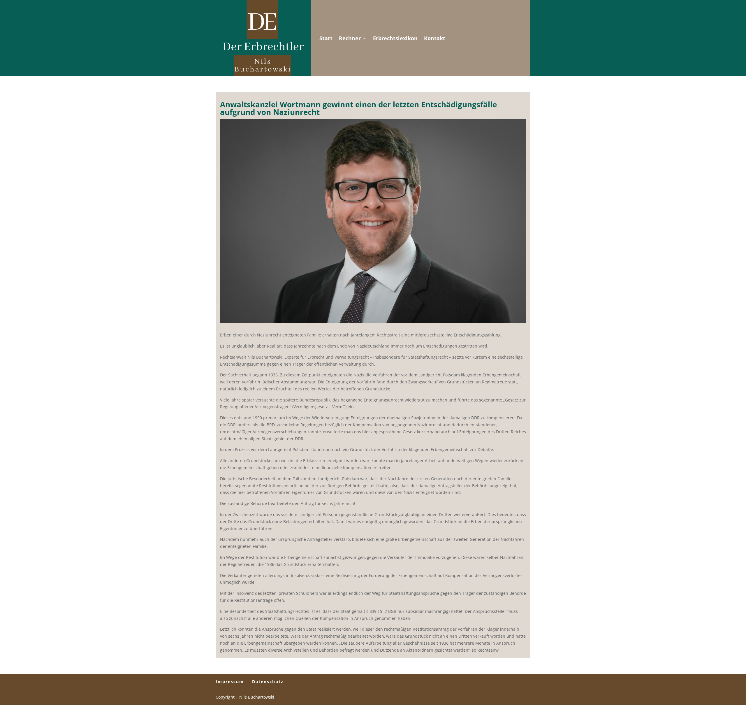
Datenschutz (268, 681)
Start (325, 38)
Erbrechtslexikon (395, 38)
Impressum (230, 681)
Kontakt (434, 38)
